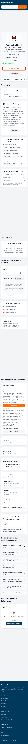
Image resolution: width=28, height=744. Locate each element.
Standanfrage (14, 405)
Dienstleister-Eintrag (6, 717)
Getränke (15, 163)
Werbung (3, 714)
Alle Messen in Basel (13, 296)
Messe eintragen (5, 711)
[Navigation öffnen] (25, 2)
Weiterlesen (14, 130)
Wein (21, 163)
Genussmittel (7, 163)
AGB (2, 732)
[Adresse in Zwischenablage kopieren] (20, 273)
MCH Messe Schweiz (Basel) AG (11, 389)
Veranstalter (4, 706)
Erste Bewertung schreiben (14, 623)
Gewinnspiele (4, 698)
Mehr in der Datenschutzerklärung (13, 290)
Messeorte (3, 709)
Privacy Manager (5, 735)
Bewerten (15, 73)
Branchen (3, 703)
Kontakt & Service (14, 431)
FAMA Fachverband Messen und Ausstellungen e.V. (14, 719)
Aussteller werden (14, 68)
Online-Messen (5, 700)
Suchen (23, 7)
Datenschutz (4, 730)
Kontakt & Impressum (6, 727)
